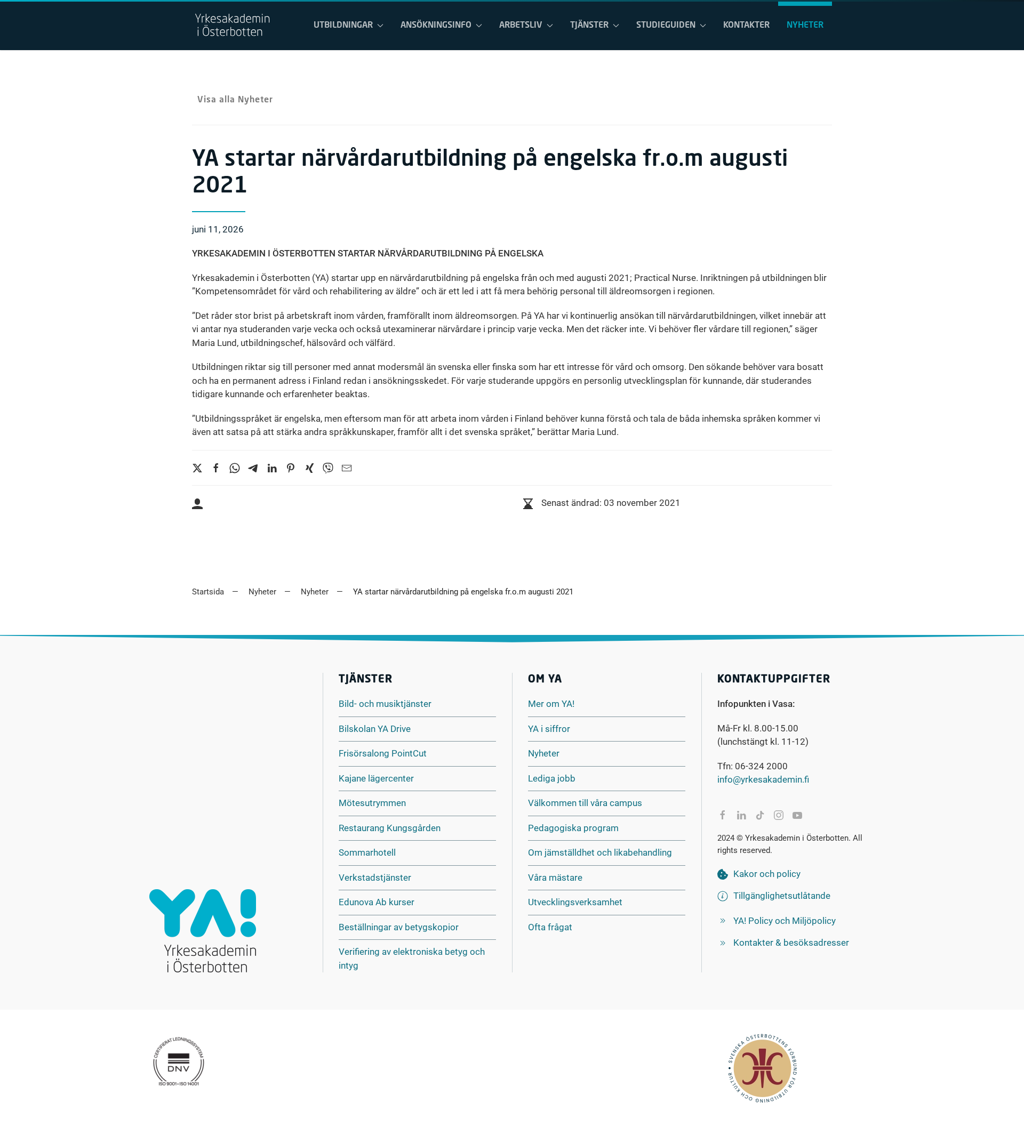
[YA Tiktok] (760, 815)
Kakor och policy (767, 873)
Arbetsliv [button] (520, 25)
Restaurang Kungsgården (390, 828)
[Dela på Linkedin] (741, 815)
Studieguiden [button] (665, 25)
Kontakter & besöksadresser (791, 942)
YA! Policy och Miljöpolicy (784, 920)
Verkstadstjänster (375, 877)
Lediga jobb (551, 778)
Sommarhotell (367, 852)
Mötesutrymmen (372, 803)
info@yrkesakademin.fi (763, 779)
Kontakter (746, 25)
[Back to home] (232, 26)
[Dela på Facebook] (722, 815)
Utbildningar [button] (343, 25)
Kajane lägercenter (376, 778)
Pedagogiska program (573, 828)
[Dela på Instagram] (778, 815)
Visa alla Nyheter (235, 100)
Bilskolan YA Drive (375, 728)
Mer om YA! (551, 703)
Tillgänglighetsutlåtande (781, 895)
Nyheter (805, 25)
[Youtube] (797, 815)
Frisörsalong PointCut (383, 753)
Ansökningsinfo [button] (436, 25)
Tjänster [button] (589, 25)
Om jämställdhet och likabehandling (600, 852)
